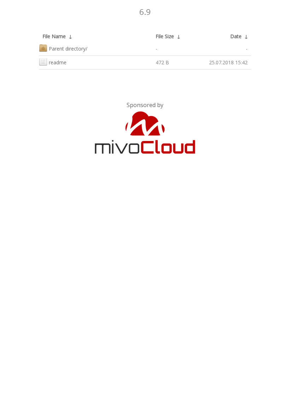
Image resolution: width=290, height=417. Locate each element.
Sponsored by (145, 105)
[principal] (145, 152)
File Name (54, 36)
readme (57, 62)
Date (236, 36)
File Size (165, 36)
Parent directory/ (68, 48)
